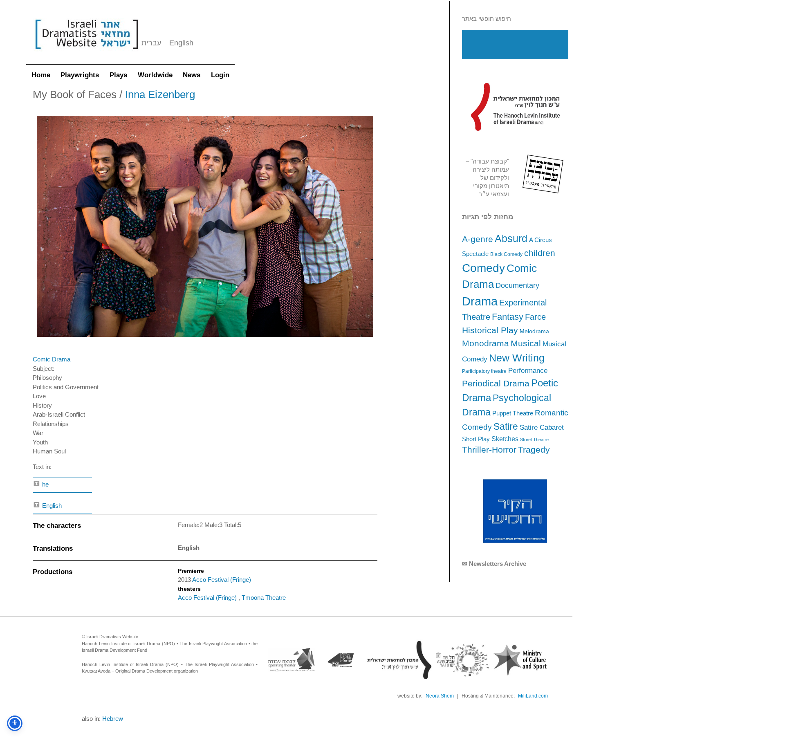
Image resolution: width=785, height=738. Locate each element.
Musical (526, 343)
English (51, 505)
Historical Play (490, 330)
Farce (535, 316)
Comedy (483, 268)
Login (220, 75)
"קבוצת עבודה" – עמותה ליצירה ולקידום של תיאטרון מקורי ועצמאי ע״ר (487, 177)
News (191, 75)
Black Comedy (506, 254)
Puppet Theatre (512, 413)
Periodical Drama (495, 383)
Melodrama (534, 331)
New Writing (517, 357)
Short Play (476, 439)
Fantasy (507, 317)
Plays (118, 75)
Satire (505, 426)
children (539, 253)
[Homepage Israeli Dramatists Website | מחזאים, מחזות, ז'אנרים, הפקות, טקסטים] (87, 53)
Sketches (504, 438)
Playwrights (80, 75)
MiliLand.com (533, 696)
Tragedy (534, 449)
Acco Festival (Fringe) (221, 579)
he (44, 484)
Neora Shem (440, 696)
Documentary (517, 285)
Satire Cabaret (542, 427)
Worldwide (155, 75)
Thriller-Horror (489, 449)
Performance (527, 371)
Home (40, 75)
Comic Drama (51, 359)
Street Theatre (534, 439)
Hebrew (112, 718)
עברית (151, 43)
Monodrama (485, 343)
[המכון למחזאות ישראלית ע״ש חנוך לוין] (515, 107)
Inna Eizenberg (160, 94)
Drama (480, 301)
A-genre (477, 239)
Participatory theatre (484, 371)
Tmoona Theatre (264, 597)
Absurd (511, 238)
